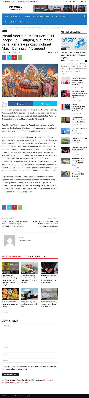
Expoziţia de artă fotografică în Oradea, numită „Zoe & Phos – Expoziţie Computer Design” (9, 280)
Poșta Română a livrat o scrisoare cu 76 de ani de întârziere (49, 304)
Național (35, 16)
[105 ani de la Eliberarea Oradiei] (65, 131)
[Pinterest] (14, 57)
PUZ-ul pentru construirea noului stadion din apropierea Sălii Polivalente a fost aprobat (45, 223)
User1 (9, 52)
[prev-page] (3, 311)
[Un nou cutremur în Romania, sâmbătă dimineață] (65, 174)
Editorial (30, 22)
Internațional (44, 16)
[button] (84, 16)
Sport (69, 16)
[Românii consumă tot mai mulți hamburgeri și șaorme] (10, 294)
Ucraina (27, 16)
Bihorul (63, 60)
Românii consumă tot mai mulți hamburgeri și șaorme (9, 304)
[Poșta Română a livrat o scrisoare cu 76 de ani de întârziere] (49, 294)
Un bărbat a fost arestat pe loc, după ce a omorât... (79, 150)
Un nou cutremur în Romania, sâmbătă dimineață (78, 174)
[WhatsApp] (20, 57)
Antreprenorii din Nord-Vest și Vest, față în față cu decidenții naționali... (74, 55)
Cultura (4, 272)
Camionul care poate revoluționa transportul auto (29, 304)
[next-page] (6, 311)
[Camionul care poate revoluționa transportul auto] (29, 294)
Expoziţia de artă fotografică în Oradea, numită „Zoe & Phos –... (79, 120)
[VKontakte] (85, 1)
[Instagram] (74, 1)
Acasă (7, 16)
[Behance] (66, 1)
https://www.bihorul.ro (25, 240)
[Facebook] (70, 1)
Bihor (21, 16)
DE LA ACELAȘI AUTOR (34, 256)
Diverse (22, 22)
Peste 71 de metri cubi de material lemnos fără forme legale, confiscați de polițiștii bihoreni (15, 223)
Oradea (14, 16)
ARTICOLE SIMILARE (11, 256)
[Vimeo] (82, 1)
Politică (62, 16)
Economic (55, 16)
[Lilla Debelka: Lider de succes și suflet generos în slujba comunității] (65, 80)
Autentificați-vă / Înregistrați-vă (27, 1)
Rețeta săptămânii (11, 22)
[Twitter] (78, 1)
